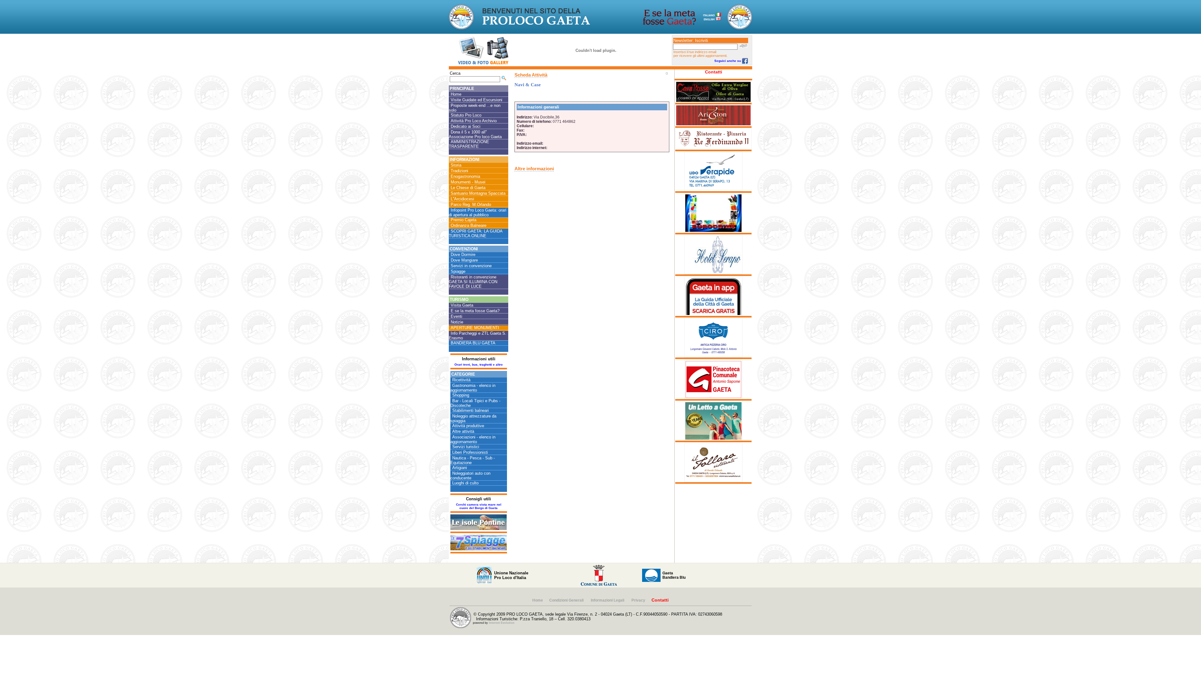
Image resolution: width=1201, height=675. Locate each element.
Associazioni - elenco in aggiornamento (472, 439)
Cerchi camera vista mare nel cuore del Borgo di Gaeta (478, 506)
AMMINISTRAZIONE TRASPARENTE (469, 144)
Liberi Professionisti (470, 452)
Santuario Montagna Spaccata (478, 193)
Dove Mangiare (464, 260)
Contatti (713, 71)
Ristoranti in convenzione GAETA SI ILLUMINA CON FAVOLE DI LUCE (473, 282)
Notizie (457, 322)
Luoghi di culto (465, 483)
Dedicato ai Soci (465, 126)
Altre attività (463, 431)
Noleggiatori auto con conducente (470, 475)
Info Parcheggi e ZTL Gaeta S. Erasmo (477, 335)
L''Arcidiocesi (462, 199)
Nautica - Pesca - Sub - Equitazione (472, 460)
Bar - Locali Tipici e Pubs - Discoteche (475, 403)
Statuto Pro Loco (466, 115)
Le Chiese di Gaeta (468, 187)
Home (456, 94)
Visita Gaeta (462, 305)
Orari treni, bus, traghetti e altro (478, 364)
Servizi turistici (465, 446)
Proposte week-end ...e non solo (474, 107)
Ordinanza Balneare (468, 225)
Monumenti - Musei (468, 182)
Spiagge (458, 271)
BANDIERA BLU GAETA (473, 343)
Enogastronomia (465, 176)
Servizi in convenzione (471, 265)
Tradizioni (459, 170)
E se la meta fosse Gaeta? (475, 310)
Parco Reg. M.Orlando (471, 204)
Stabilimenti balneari (470, 410)
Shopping (460, 395)
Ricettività (461, 380)
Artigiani (459, 467)
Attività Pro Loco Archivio (474, 120)
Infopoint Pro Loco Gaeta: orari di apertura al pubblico (477, 212)
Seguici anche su (728, 60)
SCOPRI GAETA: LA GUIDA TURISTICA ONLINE (476, 233)
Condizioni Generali (567, 600)
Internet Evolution (501, 622)
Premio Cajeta (463, 220)
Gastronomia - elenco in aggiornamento (472, 387)
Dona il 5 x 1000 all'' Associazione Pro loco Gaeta (475, 134)
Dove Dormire (463, 254)
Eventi (456, 316)
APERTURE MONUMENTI (475, 327)
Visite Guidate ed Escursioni (476, 100)
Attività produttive (468, 425)
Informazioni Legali (608, 600)
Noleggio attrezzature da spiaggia (473, 418)
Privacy (638, 600)
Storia (456, 165)
